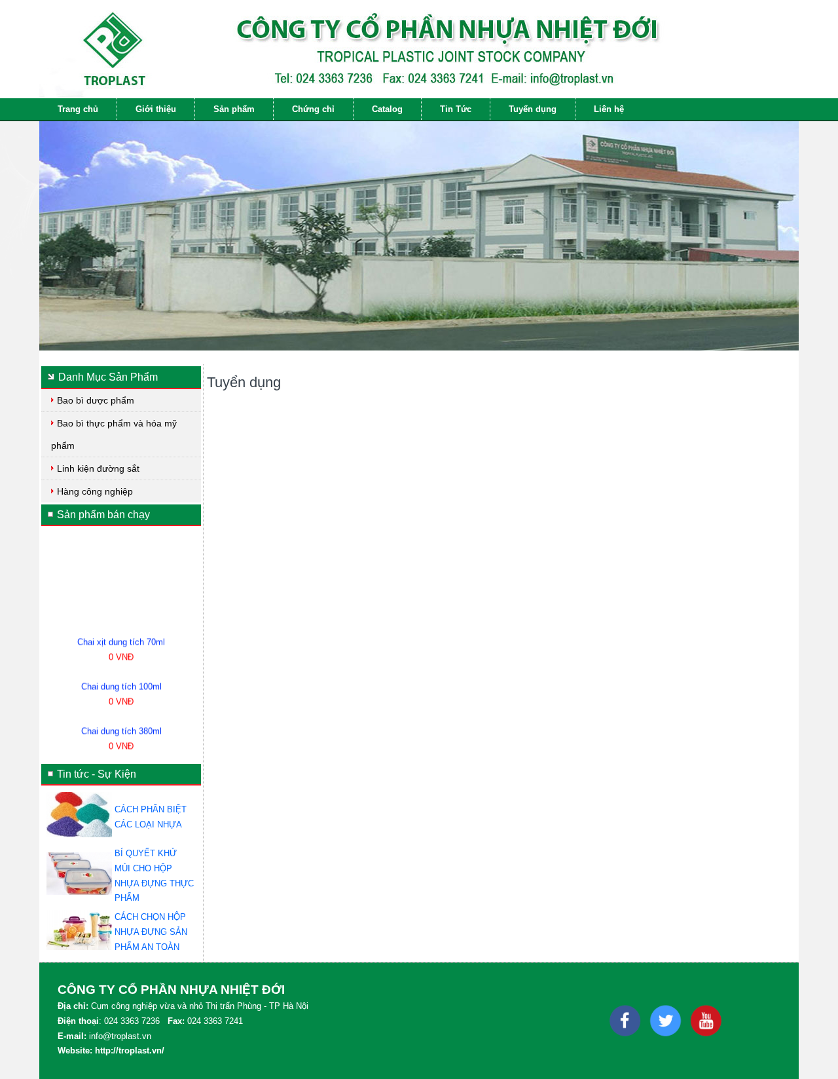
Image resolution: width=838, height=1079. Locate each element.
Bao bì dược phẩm (95, 400)
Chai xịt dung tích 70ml (121, 633)
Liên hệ (609, 109)
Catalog (387, 109)
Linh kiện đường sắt (98, 468)
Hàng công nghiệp (95, 491)
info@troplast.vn (120, 1036)
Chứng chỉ (313, 109)
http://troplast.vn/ (129, 1050)
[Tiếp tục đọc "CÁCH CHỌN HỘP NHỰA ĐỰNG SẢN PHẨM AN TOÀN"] (79, 947)
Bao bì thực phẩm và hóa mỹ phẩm (114, 434)
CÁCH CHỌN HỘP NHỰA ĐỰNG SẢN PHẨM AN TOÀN (151, 932)
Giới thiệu (156, 109)
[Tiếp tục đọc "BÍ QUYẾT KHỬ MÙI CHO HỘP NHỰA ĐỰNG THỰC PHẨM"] (79, 892)
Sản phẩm (234, 109)
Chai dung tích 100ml (121, 678)
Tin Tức (455, 109)
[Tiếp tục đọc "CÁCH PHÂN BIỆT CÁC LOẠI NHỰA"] (79, 834)
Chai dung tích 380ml (121, 722)
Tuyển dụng (532, 109)
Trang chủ (78, 109)
